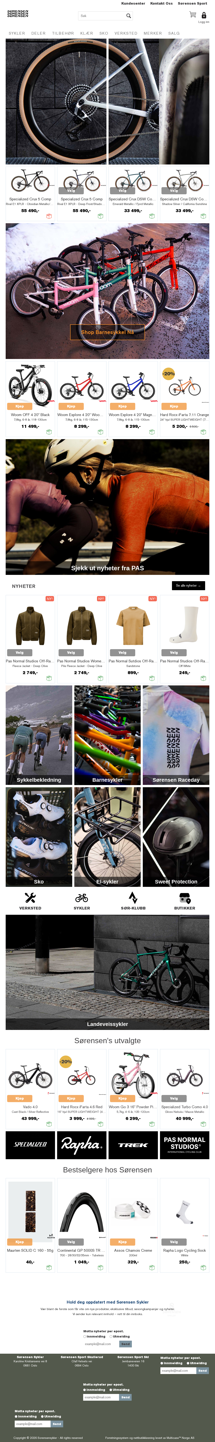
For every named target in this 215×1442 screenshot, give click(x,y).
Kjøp (20, 406)
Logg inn (203, 21)
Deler (38, 33)
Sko (104, 33)
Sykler (17, 33)
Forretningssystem (116, 1437)
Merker (153, 33)
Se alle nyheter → (188, 585)
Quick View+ (18, 193)
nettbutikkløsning (144, 1437)
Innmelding (96, 1336)
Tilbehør (63, 33)
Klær (86, 33)
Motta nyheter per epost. (103, 1331)
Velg (71, 191)
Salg (174, 33)
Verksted (126, 33)
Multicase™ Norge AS (180, 1437)
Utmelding (121, 1336)
